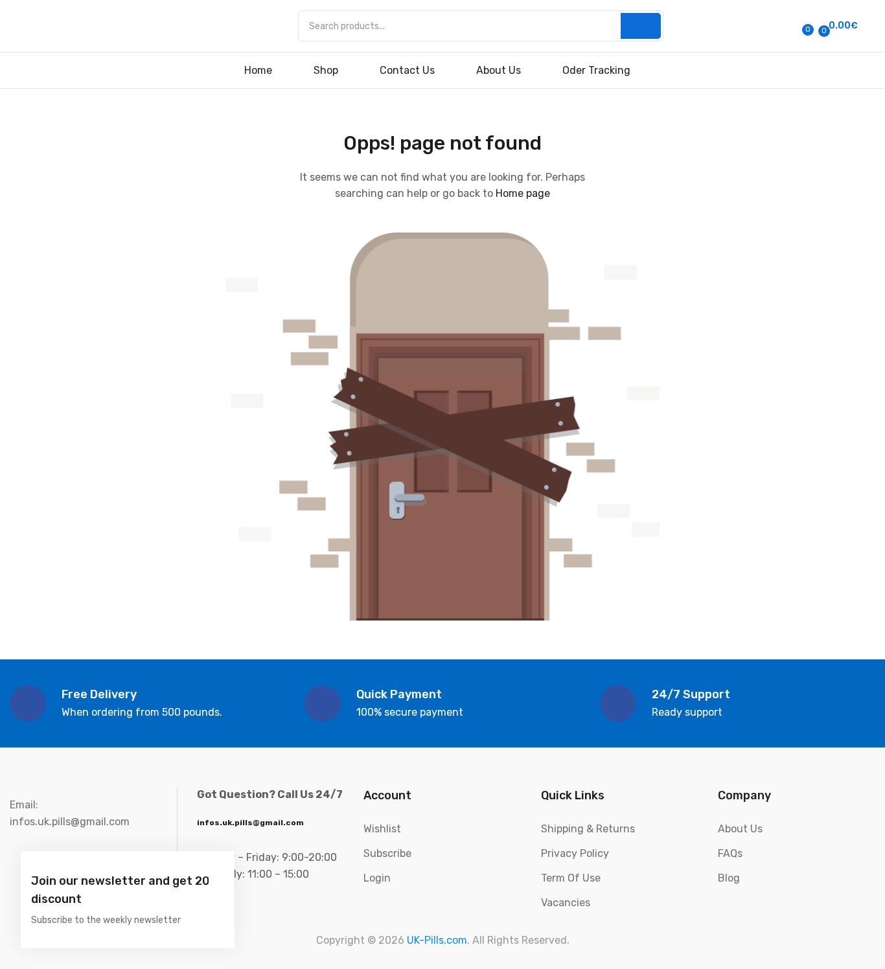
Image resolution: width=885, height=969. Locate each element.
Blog (729, 878)
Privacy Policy (575, 853)
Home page (523, 193)
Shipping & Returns (588, 829)
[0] (794, 26)
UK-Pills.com (437, 940)
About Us (498, 70)
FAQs (730, 853)
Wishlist (382, 829)
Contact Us (407, 70)
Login (377, 878)
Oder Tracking (596, 70)
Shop (326, 70)
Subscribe (387, 853)
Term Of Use (571, 878)
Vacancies (565, 902)
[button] (836, 26)
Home (258, 70)
